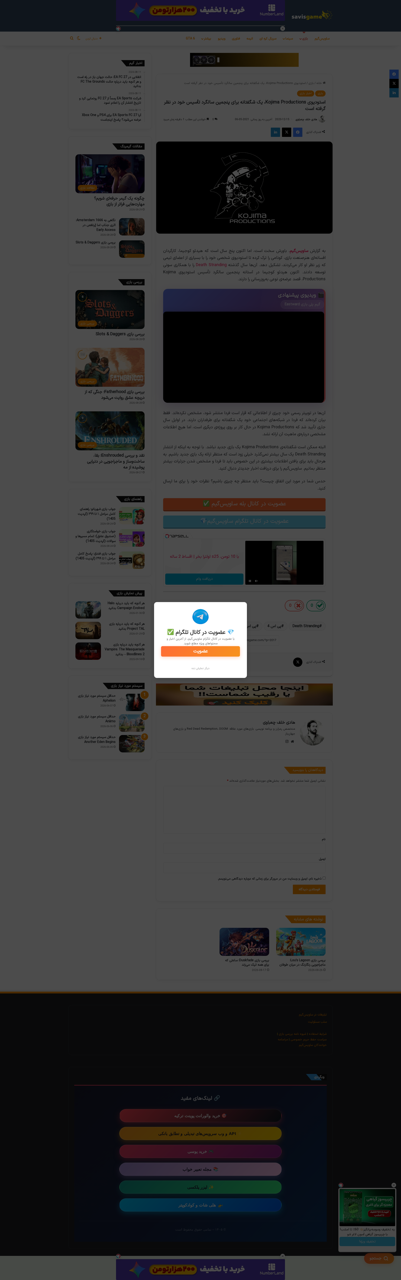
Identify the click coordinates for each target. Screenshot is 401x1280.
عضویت (200, 651)
